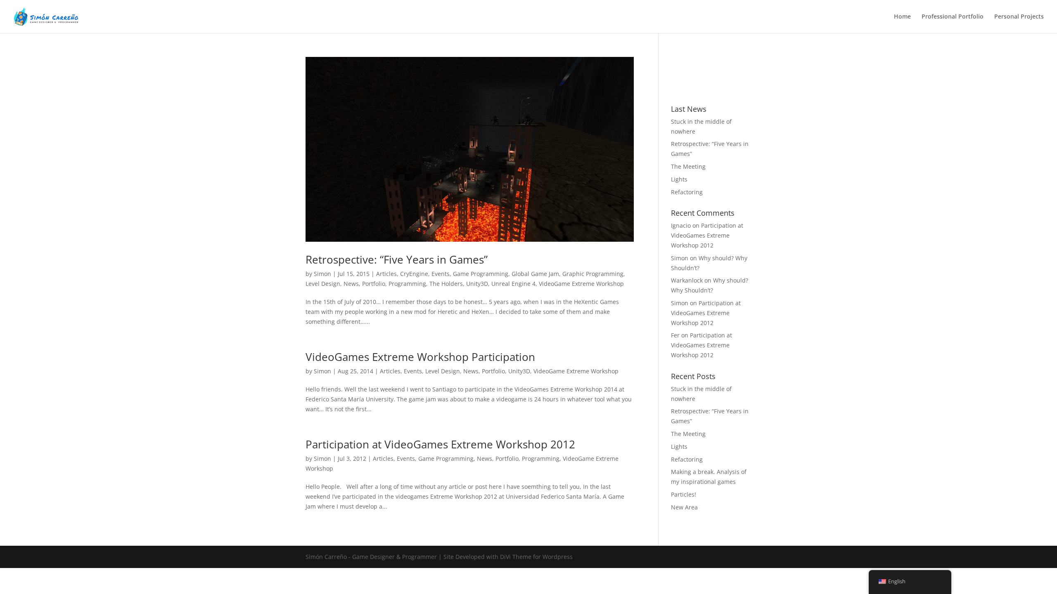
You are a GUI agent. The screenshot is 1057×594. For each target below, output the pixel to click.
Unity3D (477, 284)
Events (440, 274)
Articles (386, 274)
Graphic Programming (592, 274)
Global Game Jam (535, 274)
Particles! (683, 494)
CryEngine (414, 274)
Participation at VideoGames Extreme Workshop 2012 (440, 444)
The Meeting (688, 166)
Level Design (323, 284)
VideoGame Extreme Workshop (581, 284)
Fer (675, 335)
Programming (407, 284)
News (351, 284)
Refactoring (687, 192)
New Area (684, 507)
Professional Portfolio (953, 17)
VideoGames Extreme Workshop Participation (420, 356)
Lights (679, 179)
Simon (322, 274)
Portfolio (373, 284)
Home (902, 17)
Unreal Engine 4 (513, 284)
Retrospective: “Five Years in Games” (397, 259)
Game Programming (480, 274)
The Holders (446, 284)
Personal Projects (1019, 17)
